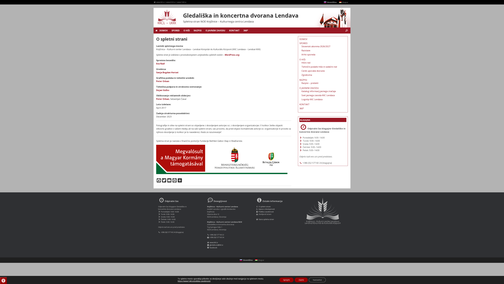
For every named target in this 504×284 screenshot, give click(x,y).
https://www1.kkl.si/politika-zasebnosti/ (194, 281)
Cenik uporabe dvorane (313, 70)
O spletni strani (265, 206)
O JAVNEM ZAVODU (215, 30)
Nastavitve (317, 280)
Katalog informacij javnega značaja (318, 91)
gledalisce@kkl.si (216, 245)
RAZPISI (198, 30)
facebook (213, 247)
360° (245, 30)
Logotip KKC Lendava (311, 99)
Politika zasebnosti (266, 212)
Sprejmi (286, 280)
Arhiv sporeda (308, 54)
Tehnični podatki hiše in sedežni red (319, 66)
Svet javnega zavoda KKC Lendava (318, 95)
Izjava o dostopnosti (267, 209)
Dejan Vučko (162, 90)
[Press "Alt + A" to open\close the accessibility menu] (3, 280)
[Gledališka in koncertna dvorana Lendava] (165, 17)
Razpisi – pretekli (309, 83)
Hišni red (305, 62)
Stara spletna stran (266, 219)
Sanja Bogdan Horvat (167, 72)
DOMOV (163, 30)
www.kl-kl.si (170, 2)
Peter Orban (162, 81)
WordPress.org (232, 54)
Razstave (305, 50)
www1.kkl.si (181, 2)
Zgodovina (306, 74)
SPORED (176, 30)
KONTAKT (234, 30)
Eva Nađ (160, 63)
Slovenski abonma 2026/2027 (315, 46)
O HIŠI (186, 30)
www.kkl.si (160, 2)
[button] (346, 30)
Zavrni (301, 280)
